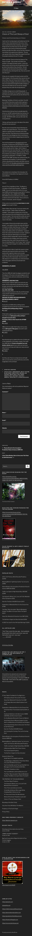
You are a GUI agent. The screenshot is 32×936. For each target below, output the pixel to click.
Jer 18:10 (5, 323)
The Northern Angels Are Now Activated (14, 753)
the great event (20, 142)
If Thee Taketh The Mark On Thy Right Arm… (13, 695)
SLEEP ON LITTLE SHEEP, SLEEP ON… (14, 758)
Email (4, 420)
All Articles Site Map (7, 645)
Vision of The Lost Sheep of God (12, 799)
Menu (16, 8)
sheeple (6, 377)
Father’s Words (11, 2)
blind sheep (7, 373)
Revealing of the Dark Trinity (9, 802)
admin (14, 31)
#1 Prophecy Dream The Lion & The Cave (14, 697)
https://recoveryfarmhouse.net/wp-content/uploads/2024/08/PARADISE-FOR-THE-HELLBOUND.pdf (15, 514)
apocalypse (8, 371)
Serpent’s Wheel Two (7, 756)
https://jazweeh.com (7, 901)
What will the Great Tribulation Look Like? (15, 797)
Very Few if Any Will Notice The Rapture (12, 805)
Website (4, 428)
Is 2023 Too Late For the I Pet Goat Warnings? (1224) (15, 622)
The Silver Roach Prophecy (11, 781)
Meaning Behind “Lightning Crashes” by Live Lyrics (15, 741)
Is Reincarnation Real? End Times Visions (14, 748)
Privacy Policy (5, 811)
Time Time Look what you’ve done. (13, 788)
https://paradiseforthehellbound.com (12, 916)
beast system (25, 371)
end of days (13, 374)
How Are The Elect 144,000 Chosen (13, 729)
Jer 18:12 (5, 351)
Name (4, 412)
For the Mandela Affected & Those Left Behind (16, 718)
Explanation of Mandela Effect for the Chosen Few (15, 707)
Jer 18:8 (5, 310)
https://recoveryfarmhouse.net (10, 923)
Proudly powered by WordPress (9, 932)
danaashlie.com (6, 905)
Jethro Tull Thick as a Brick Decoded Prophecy (16, 743)
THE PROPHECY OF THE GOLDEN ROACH (13, 779)
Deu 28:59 (5, 269)
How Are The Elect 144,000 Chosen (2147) (13, 601)
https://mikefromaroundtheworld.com (12, 909)
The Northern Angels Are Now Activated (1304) (14, 619)
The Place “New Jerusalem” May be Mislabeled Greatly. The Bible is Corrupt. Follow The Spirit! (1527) (14, 611)
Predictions (8, 375)
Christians (15, 373)
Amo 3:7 (5, 301)
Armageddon (16, 371)
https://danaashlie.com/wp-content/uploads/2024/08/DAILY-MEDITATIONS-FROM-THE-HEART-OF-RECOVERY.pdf (15, 478)
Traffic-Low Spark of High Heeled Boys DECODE (16, 746)
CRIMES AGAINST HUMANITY (10, 833)
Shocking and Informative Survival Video (13, 829)
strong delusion (23, 377)
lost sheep (20, 374)
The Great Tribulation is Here (11, 769)
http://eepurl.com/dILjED (8, 885)
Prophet (21, 375)
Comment (5, 391)
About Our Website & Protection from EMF (15, 700)
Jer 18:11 (5, 332)
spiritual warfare (10, 369)
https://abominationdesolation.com (11, 912)
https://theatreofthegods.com (10, 919)
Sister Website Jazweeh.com (9, 820)
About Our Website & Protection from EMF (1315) (15, 616)
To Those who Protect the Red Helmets (14, 794)
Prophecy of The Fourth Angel (10, 808)
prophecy (15, 375)
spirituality (14, 377)
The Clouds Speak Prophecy (11, 750)
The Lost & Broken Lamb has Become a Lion (15, 771)
